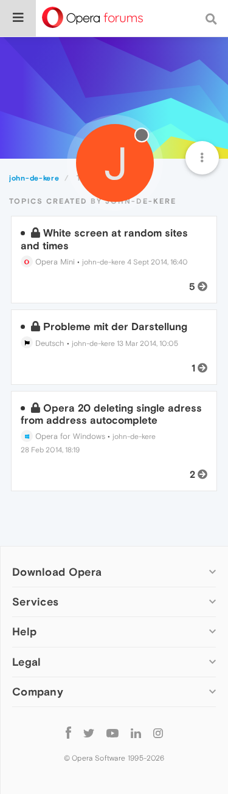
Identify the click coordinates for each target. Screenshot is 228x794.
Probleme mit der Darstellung (115, 326)
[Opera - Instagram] (158, 733)
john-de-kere (103, 262)
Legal (26, 661)
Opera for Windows (69, 436)
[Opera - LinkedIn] (136, 733)
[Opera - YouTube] (112, 733)
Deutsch (48, 343)
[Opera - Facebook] (68, 732)
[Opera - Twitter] (88, 733)
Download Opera (57, 571)
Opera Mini (54, 261)
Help (24, 631)
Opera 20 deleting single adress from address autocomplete (111, 414)
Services (35, 601)
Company (37, 691)
